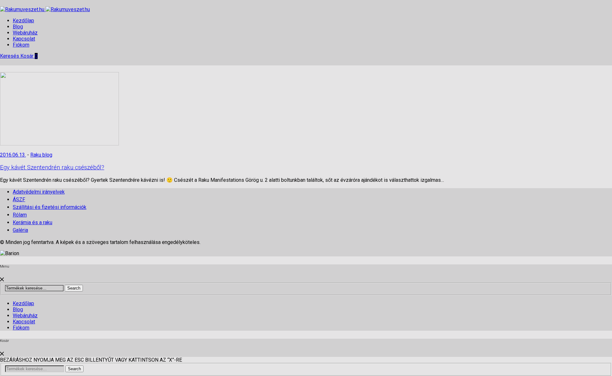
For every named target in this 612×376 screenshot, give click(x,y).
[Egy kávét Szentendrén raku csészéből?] (59, 144)
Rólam (20, 215)
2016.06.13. (13, 155)
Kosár (29, 56)
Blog (18, 27)
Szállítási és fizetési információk (49, 207)
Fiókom (21, 45)
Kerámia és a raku (32, 222)
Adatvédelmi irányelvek (39, 192)
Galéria (20, 230)
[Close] (2, 279)
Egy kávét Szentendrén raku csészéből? (52, 167)
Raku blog (41, 155)
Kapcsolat (24, 39)
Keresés (10, 56)
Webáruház (25, 33)
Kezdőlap (23, 21)
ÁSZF (19, 199)
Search (73, 288)
